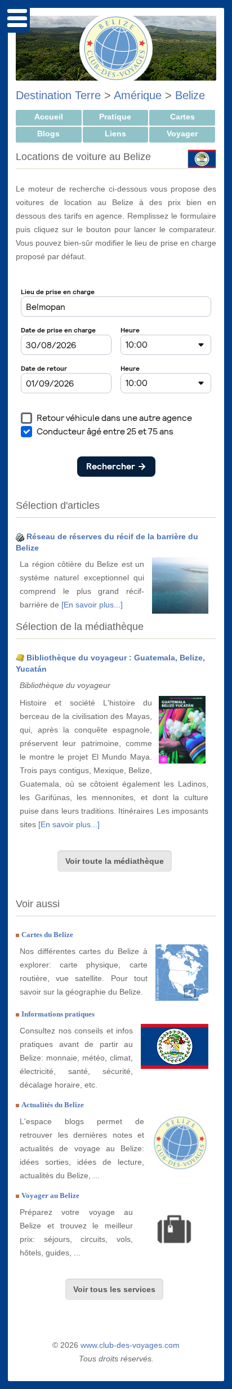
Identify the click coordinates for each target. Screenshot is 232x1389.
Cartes (182, 116)
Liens (115, 133)
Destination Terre (58, 95)
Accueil (48, 116)
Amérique (138, 95)
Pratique (115, 116)
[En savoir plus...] (92, 604)
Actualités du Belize (52, 1104)
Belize (190, 95)
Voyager (182, 133)
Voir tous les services (114, 1289)
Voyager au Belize (50, 1195)
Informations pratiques (58, 1014)
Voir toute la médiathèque (114, 861)
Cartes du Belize (47, 934)
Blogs (48, 133)
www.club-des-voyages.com (130, 1345)
